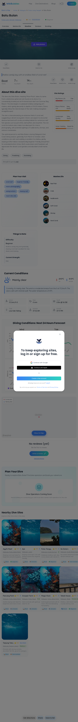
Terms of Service (42, 387)
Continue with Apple (40, 368)
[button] (39, 361)
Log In (48, 383)
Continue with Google (40, 363)
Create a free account (39, 378)
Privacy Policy (54, 387)
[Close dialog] (60, 334)
